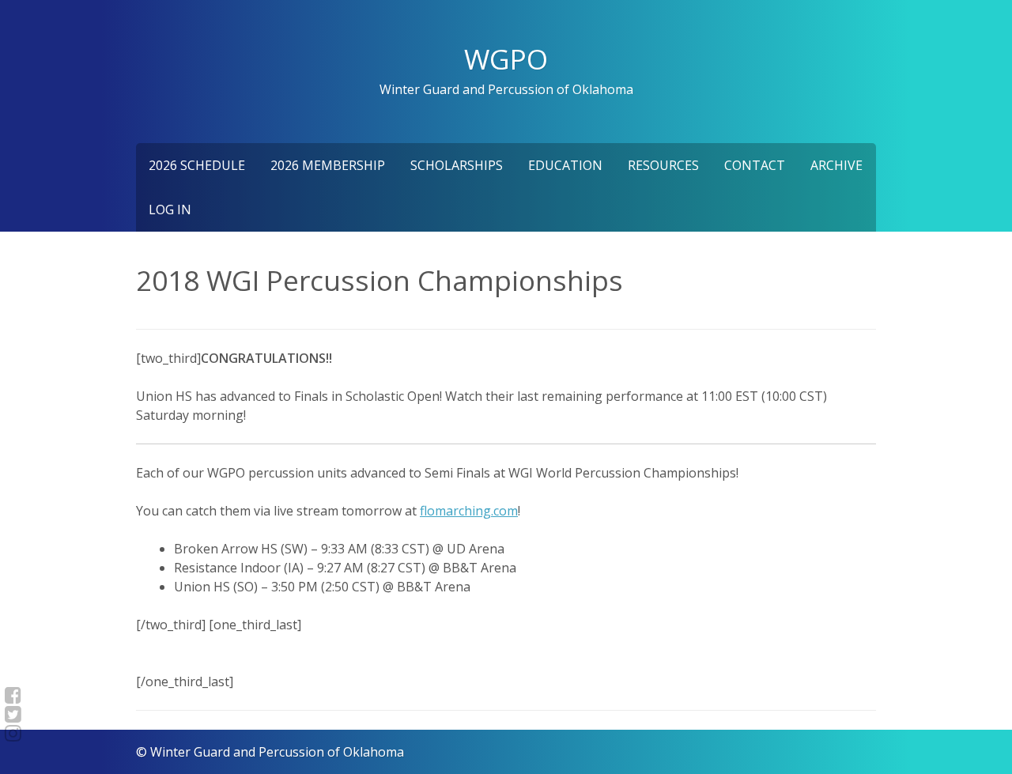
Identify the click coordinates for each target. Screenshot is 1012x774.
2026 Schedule (197, 165)
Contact (754, 165)
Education (565, 165)
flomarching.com (469, 510)
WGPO (506, 58)
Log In (170, 209)
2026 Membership (327, 165)
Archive (836, 165)
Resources (663, 165)
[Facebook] (13, 694)
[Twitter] (13, 713)
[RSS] (13, 732)
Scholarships (456, 165)
